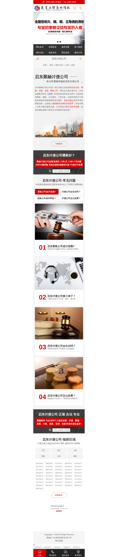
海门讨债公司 (49, 476)
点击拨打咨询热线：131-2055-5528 (59, 508)
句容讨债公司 (68, 485)
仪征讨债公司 (68, 482)
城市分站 (40, 52)
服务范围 (65, 47)
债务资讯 (52, 52)
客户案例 (78, 47)
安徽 (43, 456)
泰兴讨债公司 (68, 476)
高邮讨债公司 (49, 485)
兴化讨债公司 (68, 469)
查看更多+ (59, 495)
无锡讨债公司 (49, 463)
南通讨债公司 (49, 469)
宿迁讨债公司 (78, 466)
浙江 (59, 450)
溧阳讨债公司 (58, 476)
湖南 (75, 456)
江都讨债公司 (58, 479)
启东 (73, 65)
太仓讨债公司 (78, 482)
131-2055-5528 (61, 171)
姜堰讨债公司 (39, 485)
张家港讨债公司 (58, 473)
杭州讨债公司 (38, 547)
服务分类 (78, 52)
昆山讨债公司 (39, 479)
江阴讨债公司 (49, 472)
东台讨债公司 (78, 469)
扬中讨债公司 (49, 482)
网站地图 (59, 541)
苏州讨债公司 (39, 466)
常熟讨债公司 (39, 472)
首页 (51, 65)
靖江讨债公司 (39, 482)
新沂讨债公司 (58, 482)
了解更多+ (59, 144)
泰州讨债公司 (58, 469)
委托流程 (65, 52)
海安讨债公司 (39, 488)
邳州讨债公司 (39, 476)
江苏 (67, 65)
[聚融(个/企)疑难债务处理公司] (53, 7)
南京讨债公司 (39, 463)
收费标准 (52, 47)
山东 (59, 456)
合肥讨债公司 (76, 547)
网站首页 (40, 47)
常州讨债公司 (58, 463)
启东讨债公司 (49, 479)
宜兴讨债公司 (78, 472)
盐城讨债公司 (58, 466)
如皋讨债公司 (78, 476)
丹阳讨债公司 (68, 479)
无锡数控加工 (66, 547)
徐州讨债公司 (78, 463)
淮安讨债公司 (68, 466)
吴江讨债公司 (78, 479)
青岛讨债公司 (47, 547)
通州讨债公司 (68, 472)
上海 (75, 450)
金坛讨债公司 (58, 485)
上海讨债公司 (57, 547)
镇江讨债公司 (39, 469)
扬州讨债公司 (68, 463)
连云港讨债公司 (49, 467)
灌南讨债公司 (78, 485)
